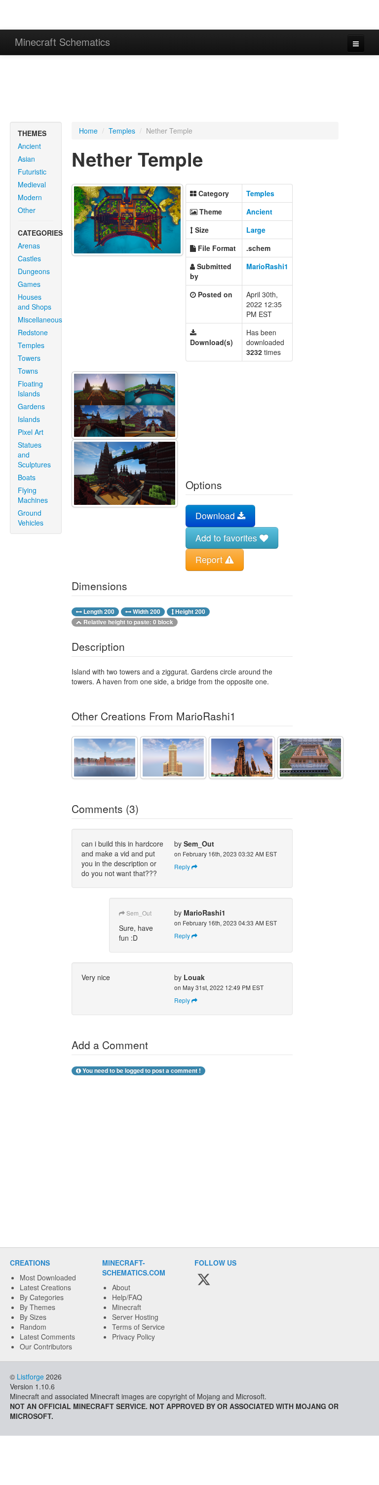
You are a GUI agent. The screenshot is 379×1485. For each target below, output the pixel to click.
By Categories (42, 1297)
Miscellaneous (39, 319)
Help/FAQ (127, 1297)
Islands (29, 419)
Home (88, 131)
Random (33, 1327)
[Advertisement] (189, 89)
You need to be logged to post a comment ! (141, 1070)
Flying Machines (33, 495)
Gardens (31, 406)
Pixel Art (30, 432)
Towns (28, 371)
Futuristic (32, 172)
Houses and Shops (34, 302)
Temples (31, 345)
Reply (182, 866)
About (121, 1287)
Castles (29, 258)
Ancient (29, 146)
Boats (27, 477)
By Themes (37, 1307)
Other (27, 210)
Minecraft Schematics (62, 42)
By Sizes (33, 1317)
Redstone (33, 332)
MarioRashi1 (267, 266)
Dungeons (34, 271)
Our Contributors (46, 1346)
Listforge (30, 1376)
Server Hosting (135, 1317)
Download (216, 515)
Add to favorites (227, 537)
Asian (26, 159)
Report (210, 559)
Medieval (32, 184)
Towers (29, 358)
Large (255, 230)
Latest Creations (45, 1287)
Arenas (29, 245)
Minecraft (126, 1307)
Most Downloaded (48, 1277)
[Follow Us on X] (204, 1280)
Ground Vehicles (30, 518)
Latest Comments (47, 1337)
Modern (30, 197)
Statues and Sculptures (34, 454)
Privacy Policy (133, 1337)
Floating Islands (30, 388)
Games (29, 284)
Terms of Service (138, 1327)
